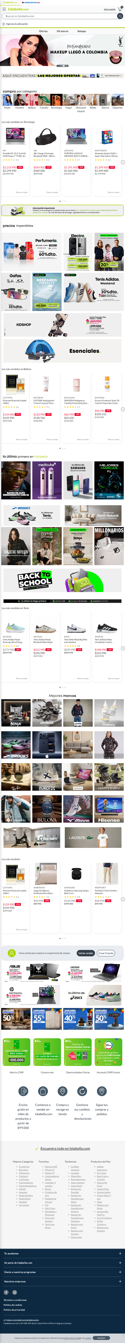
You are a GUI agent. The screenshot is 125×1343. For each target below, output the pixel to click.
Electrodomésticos (28, 1186)
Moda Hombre (26, 1195)
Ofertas (43, 31)
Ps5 (46, 1205)
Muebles (23, 1202)
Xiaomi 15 (50, 1173)
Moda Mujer (25, 1198)
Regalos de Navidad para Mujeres (77, 1208)
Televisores (24, 1173)
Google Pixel (103, 1189)
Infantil (22, 1189)
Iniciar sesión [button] (86, 953)
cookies (88, 1338)
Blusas (48, 1189)
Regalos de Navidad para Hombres (77, 1217)
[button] (62, 16)
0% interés (62, 31)
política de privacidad (72, 1338)
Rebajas (82, 31)
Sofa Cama (50, 1208)
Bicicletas (23, 1169)
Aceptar (101, 1338)
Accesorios (24, 1166)
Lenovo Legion (104, 1192)
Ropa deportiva (78, 1179)
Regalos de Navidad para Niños (77, 1198)
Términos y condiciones (15, 1300)
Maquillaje (76, 1176)
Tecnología (24, 1205)
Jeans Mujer (76, 1186)
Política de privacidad (14, 1309)
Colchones (24, 1179)
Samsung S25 (51, 1166)
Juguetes (23, 1192)
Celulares (23, 1176)
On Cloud (101, 1173)
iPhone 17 (50, 1169)
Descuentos (76, 1237)
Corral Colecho (104, 1218)
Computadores (26, 1182)
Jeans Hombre (77, 1182)
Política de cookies (13, 1305)
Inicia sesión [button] (110, 9)
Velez (99, 1202)
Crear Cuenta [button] (106, 953)
